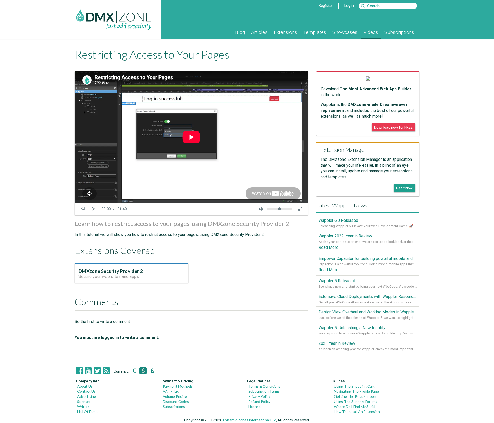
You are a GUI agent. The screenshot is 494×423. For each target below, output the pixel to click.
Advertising (86, 396)
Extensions (285, 32)
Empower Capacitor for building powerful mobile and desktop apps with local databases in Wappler (368, 258)
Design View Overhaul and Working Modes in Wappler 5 (368, 312)
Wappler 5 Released (337, 280)
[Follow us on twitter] (97, 371)
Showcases (344, 32)
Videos (371, 32)
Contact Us (86, 391)
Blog (240, 32)
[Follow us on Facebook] (79, 371)
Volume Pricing (175, 396)
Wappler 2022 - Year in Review (345, 236)
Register (325, 5)
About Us (85, 386)
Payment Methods (178, 386)
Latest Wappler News (341, 205)
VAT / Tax (171, 391)
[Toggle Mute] (261, 209)
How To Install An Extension (357, 411)
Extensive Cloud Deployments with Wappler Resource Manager (368, 296)
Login (349, 5)
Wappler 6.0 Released (338, 220)
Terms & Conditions (264, 386)
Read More (328, 247)
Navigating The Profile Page (356, 391)
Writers (83, 406)
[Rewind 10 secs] (82, 209)
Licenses (255, 406)
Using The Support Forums (355, 401)
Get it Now (404, 188)
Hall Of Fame (87, 411)
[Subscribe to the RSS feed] (106, 371)
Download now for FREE (393, 127)
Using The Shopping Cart (354, 386)
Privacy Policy (259, 396)
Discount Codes (176, 401)
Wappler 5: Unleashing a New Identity (352, 327)
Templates (314, 32)
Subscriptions (399, 32)
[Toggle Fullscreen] (300, 209)
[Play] (93, 209)
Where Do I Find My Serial (354, 406)
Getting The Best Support (355, 396)
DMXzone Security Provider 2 (110, 271)
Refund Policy (259, 401)
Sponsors (84, 401)
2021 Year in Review (337, 343)
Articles (259, 32)
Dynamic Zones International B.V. (249, 420)
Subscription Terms (264, 391)
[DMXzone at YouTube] (88, 371)
